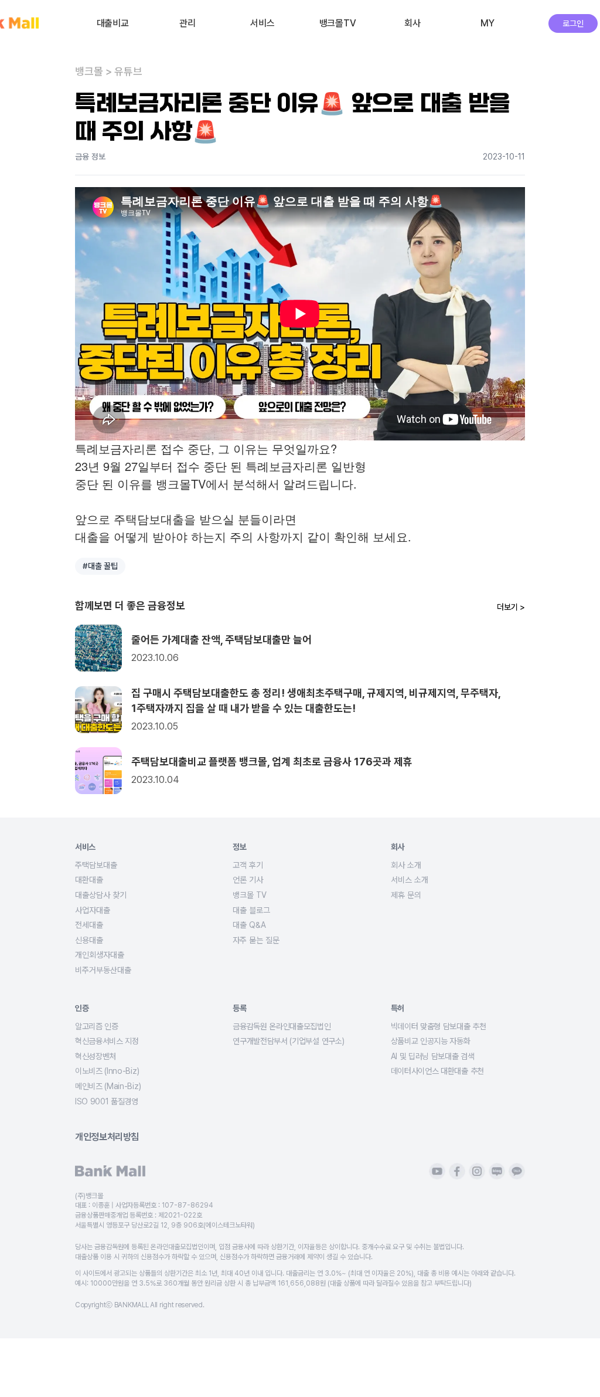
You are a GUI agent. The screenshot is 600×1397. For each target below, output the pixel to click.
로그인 (572, 23)
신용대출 (89, 940)
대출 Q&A (249, 925)
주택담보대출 (96, 865)
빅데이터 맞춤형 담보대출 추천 (438, 1026)
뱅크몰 (89, 71)
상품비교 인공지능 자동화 (431, 1041)
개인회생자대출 (99, 954)
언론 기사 (248, 879)
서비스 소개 (409, 879)
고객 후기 (248, 865)
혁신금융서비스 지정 (107, 1041)
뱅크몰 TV (250, 895)
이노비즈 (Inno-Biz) (107, 1071)
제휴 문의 (406, 895)
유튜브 (128, 71)
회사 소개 (406, 865)
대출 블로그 (251, 910)
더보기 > (511, 607)
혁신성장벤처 (95, 1056)
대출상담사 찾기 (101, 895)
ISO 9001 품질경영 (106, 1101)
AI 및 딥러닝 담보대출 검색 (433, 1056)
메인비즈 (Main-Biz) (108, 1086)
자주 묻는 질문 (256, 940)
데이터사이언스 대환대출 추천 (437, 1071)
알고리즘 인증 (96, 1026)
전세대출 (89, 925)
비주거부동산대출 (103, 970)
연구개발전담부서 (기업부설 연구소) (288, 1041)
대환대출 (89, 879)
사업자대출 (92, 910)
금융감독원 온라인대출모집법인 (281, 1026)
